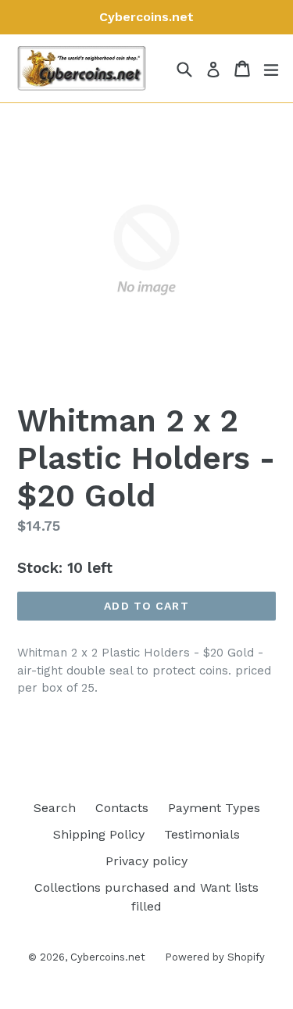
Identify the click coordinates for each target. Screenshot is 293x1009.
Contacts (121, 807)
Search (55, 807)
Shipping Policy (99, 834)
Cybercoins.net (107, 957)
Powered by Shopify (215, 957)
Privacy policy (146, 860)
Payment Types (214, 807)
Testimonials (202, 834)
